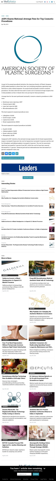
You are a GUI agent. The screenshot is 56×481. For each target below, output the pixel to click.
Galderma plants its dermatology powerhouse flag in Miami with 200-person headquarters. (13, 286)
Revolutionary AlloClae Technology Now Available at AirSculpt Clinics (14, 377)
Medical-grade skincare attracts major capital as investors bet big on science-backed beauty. (41, 384)
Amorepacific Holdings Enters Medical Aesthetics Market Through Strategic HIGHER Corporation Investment (40, 445)
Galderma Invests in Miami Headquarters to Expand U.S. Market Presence (22, 221)
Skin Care (3, 196)
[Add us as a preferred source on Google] (16, 153)
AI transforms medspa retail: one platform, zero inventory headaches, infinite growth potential (40, 284)
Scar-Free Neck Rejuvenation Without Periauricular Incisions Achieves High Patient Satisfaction (24, 191)
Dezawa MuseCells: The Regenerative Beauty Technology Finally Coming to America (22, 245)
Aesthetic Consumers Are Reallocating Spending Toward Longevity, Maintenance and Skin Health (24, 237)
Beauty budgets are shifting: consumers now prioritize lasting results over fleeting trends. (41, 351)
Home (2, 16)
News (7, 16)
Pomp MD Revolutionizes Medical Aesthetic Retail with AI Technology (20, 213)
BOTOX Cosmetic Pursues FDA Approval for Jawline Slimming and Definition (14, 445)
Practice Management (5, 203)
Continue (36, 474)
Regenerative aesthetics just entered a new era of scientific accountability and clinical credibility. (14, 418)
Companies (3, 219)
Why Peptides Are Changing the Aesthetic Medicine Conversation (19, 198)
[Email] (2, 153)
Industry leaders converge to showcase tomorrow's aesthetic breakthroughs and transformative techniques (41, 418)
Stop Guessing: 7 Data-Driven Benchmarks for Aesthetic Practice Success (22, 206)
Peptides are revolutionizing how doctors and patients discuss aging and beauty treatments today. (41, 318)
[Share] (6, 153)
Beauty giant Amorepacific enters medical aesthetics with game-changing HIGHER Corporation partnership (40, 451)
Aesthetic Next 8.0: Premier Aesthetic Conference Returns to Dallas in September (24, 229)
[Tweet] (13, 153)
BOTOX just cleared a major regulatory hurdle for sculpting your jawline (13, 450)
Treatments (3, 188)
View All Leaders (28, 177)
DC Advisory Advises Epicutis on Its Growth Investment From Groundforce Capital (41, 378)
